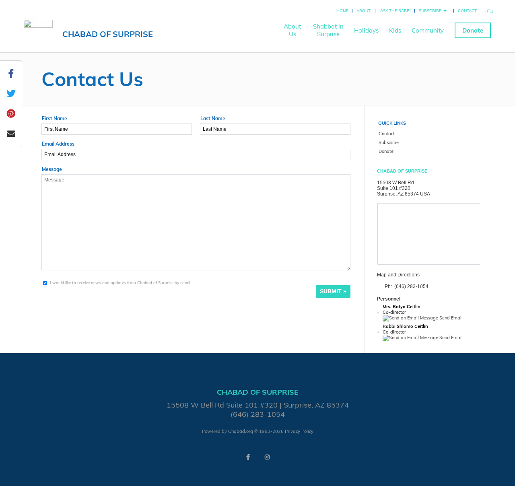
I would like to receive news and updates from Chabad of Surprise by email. (120, 282)
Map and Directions (398, 275)
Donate (472, 30)
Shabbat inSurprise (328, 30)
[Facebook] (247, 457)
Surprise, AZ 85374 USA (403, 194)
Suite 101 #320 (393, 188)
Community (428, 30)
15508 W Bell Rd (395, 182)
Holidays (366, 30)
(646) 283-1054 (411, 286)
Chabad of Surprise (107, 34)
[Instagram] (267, 457)
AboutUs (292, 30)
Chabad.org (240, 431)
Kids (395, 30)
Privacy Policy (299, 431)
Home (342, 10)
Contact (467, 10)
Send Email (450, 318)
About (363, 10)
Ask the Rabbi (395, 10)
